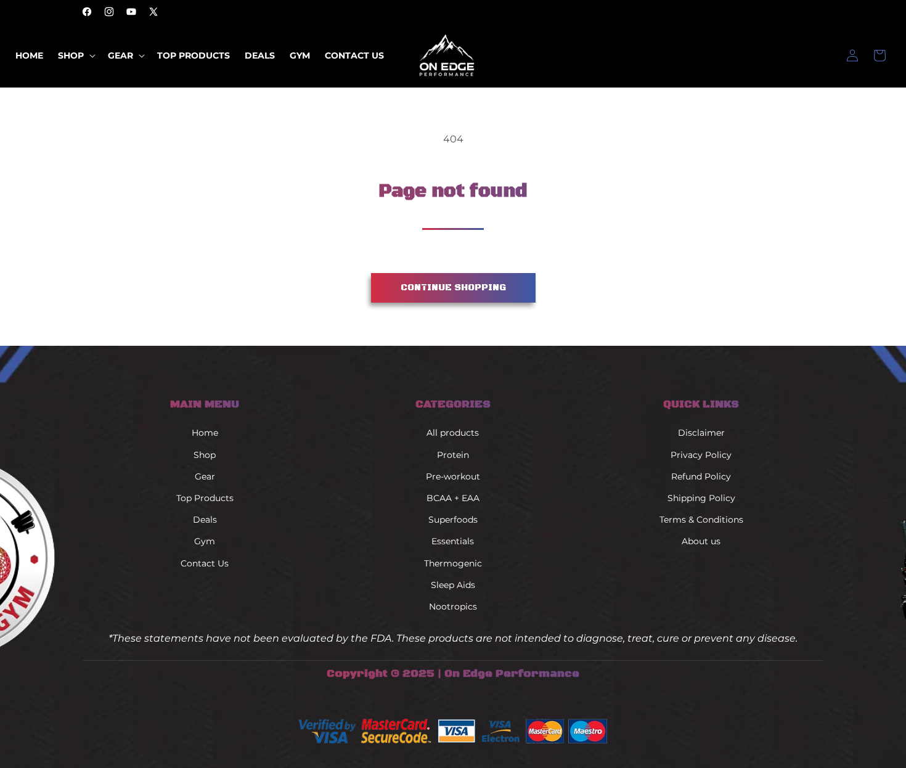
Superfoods (453, 520)
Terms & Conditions (701, 520)
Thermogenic (453, 563)
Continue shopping (453, 287)
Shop (205, 454)
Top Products (205, 498)
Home (205, 433)
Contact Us (205, 563)
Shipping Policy (701, 498)
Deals (205, 520)
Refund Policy (701, 476)
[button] (75, 55)
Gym (204, 541)
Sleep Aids (453, 584)
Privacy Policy (701, 454)
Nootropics (453, 606)
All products (452, 433)
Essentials (452, 541)
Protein (453, 454)
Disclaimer (701, 433)
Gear (205, 476)
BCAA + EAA (453, 498)
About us (701, 541)
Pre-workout (453, 476)
